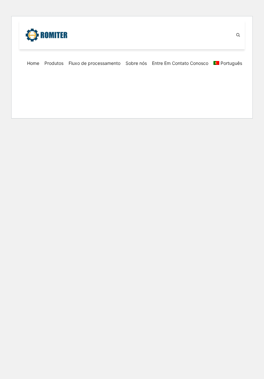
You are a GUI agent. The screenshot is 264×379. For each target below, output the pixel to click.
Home (33, 63)
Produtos (53, 63)
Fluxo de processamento (94, 63)
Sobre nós (136, 63)
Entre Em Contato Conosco (180, 63)
